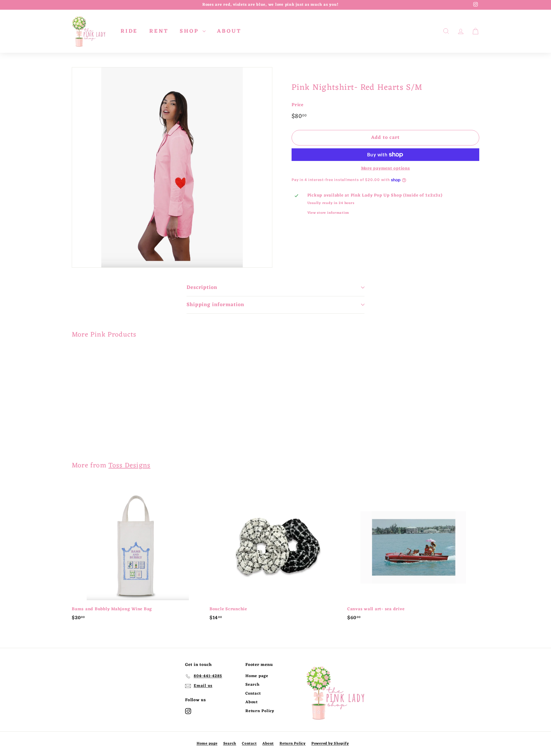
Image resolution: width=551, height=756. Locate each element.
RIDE (129, 31)
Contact (253, 693)
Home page (256, 676)
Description (202, 287)
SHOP (190, 31)
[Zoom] (172, 167)
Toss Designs (129, 466)
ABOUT (229, 31)
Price (298, 105)
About (251, 702)
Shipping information (215, 304)
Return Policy (259, 711)
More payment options (385, 168)
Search (252, 684)
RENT (158, 31)
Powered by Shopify (330, 743)
